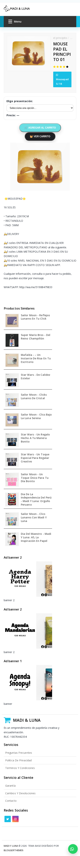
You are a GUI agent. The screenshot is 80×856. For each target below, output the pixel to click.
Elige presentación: (20, 101)
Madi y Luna (11, 845)
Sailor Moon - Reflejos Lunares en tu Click (35, 317)
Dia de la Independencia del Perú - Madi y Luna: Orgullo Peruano (36, 499)
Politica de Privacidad (18, 760)
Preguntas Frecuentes (18, 752)
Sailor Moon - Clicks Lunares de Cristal (34, 396)
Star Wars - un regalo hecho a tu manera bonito (35, 438)
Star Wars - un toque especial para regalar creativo (35, 458)
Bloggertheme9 (13, 850)
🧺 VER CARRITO (40, 136)
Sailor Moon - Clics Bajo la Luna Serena (36, 416)
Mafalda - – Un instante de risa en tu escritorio (36, 358)
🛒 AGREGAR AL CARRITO (40, 127)
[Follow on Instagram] (15, 819)
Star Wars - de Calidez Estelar (35, 376)
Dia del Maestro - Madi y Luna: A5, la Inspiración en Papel (36, 537)
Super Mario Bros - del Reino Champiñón (35, 336)
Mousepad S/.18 (62, 81)
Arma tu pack (73, 849)
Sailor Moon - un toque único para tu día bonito (35, 478)
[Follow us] (7, 819)
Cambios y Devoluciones (20, 793)
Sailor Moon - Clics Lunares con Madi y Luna (34, 517)
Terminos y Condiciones (20, 768)
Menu (17, 21)
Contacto (11, 800)
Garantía (10, 785)
